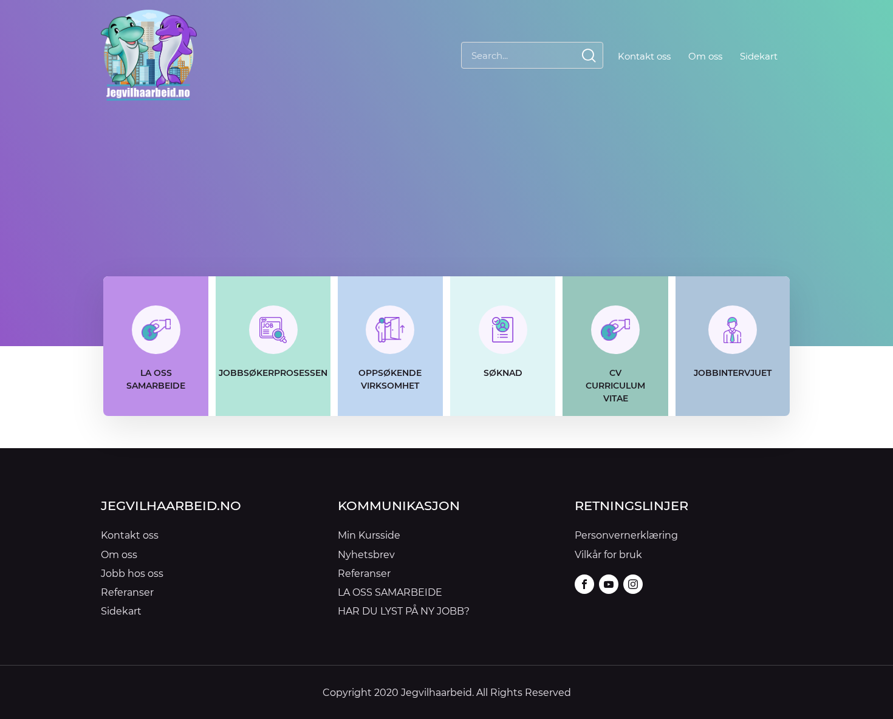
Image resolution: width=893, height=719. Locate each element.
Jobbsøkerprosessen (273, 372)
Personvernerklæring (626, 534)
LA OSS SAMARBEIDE (390, 592)
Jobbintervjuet (733, 372)
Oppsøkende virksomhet (390, 379)
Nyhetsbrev (366, 554)
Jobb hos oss (132, 573)
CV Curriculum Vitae (615, 385)
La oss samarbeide (155, 379)
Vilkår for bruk (608, 554)
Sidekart (759, 56)
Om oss (705, 56)
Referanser (127, 592)
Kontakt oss (644, 56)
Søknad (503, 372)
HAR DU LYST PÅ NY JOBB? (404, 610)
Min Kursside (369, 534)
